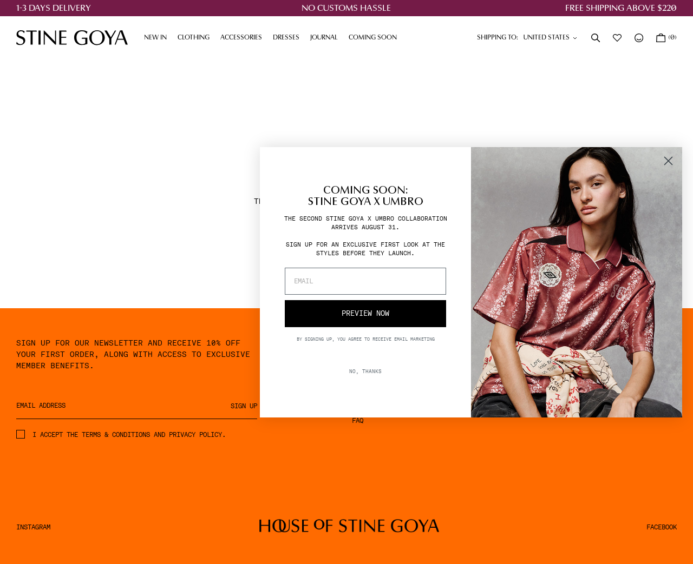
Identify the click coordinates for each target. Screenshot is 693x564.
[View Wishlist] (618, 37)
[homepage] (72, 37)
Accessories (243, 38)
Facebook (661, 527)
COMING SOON (373, 38)
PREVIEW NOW (365, 313)
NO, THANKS (365, 371)
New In (155, 38)
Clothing (196, 38)
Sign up (244, 406)
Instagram (33, 527)
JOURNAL (326, 38)
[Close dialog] (668, 160)
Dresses (289, 38)
